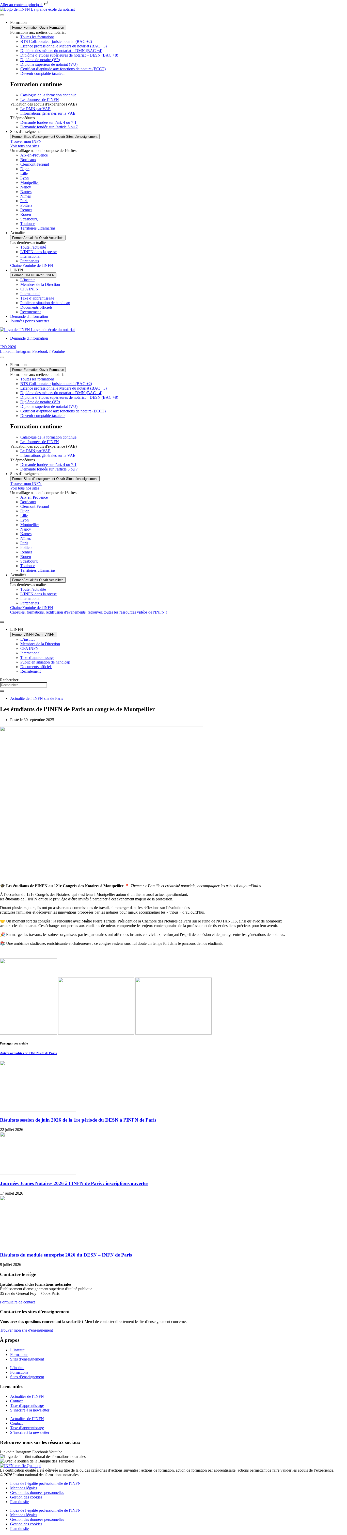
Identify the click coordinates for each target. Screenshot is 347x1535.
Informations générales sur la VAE (47, 113)
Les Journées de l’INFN (39, 99)
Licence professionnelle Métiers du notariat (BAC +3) (63, 46)
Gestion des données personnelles (37, 1492)
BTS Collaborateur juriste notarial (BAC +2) (56, 41)
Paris (24, 201)
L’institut (27, 280)
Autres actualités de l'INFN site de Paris (28, 1053)
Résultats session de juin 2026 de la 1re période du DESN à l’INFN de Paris (78, 1120)
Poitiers (26, 205)
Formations (19, 1354)
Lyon (24, 178)
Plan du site (19, 1501)
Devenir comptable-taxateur (42, 73)
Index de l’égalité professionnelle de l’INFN (45, 1483)
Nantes (25, 191)
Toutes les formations (37, 37)
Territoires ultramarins (37, 228)
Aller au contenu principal (21, 5)
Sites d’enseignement (27, 1359)
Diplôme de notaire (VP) (40, 60)
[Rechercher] (2, 691)
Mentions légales (23, 1488)
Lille (24, 173)
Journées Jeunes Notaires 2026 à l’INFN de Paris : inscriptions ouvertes (74, 1183)
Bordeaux (28, 160)
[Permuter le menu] (2, 15)
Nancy (25, 187)
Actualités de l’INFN (27, 1396)
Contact (16, 1401)
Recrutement (30, 312)
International (30, 256)
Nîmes (25, 196)
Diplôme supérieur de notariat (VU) (48, 64)
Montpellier (29, 182)
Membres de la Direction (40, 284)
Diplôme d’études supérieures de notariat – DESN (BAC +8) (69, 55)
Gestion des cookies (26, 1497)
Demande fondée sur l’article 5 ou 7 (49, 127)
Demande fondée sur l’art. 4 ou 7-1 (48, 122)
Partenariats (29, 261)
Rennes (26, 210)
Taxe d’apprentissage (37, 298)
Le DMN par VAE (35, 109)
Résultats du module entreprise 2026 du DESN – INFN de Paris (66, 1255)
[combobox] (23, 685)
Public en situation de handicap (45, 303)
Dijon (24, 169)
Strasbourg (29, 219)
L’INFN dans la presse (38, 252)
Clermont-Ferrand (34, 164)
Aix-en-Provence (34, 155)
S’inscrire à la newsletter (29, 1410)
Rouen (25, 214)
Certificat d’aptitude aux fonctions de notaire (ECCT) (63, 69)
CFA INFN (29, 289)
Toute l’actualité (33, 247)
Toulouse (27, 223)
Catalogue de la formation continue (48, 95)
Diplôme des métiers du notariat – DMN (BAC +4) (61, 50)
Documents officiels (36, 307)
